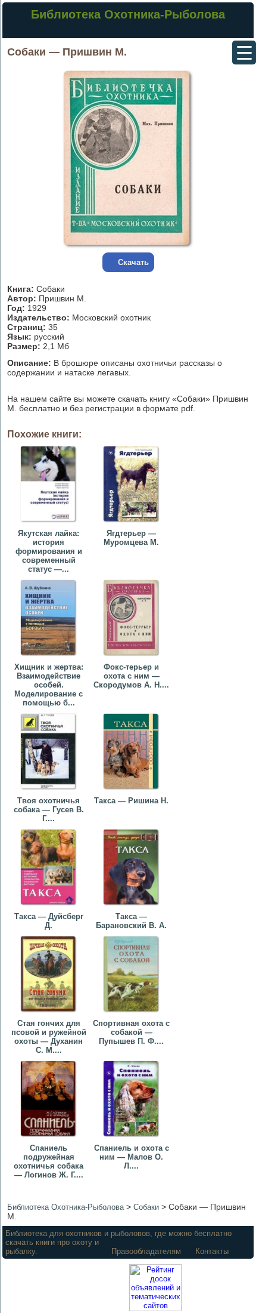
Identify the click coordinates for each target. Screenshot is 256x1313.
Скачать (133, 262)
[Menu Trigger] (244, 52)
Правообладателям (146, 1251)
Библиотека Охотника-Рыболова (128, 14)
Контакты (212, 1251)
